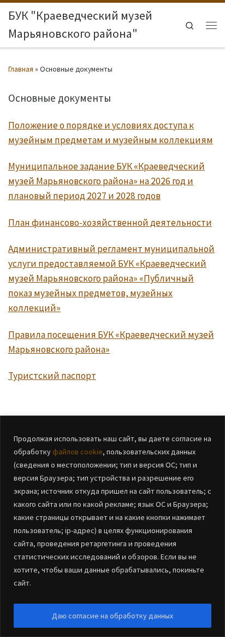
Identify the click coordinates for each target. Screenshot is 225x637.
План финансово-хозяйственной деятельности (110, 223)
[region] (112, 526)
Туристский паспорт (52, 376)
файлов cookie (77, 452)
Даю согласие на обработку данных (112, 616)
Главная (20, 69)
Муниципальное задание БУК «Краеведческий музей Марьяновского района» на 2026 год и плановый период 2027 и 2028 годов (106, 181)
